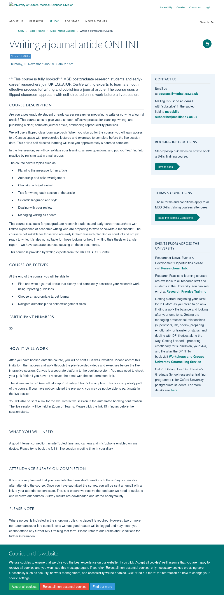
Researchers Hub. (174, 268)
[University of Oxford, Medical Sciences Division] (41, 3)
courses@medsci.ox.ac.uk (178, 93)
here (174, 390)
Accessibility (166, 7)
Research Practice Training (186, 291)
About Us (16, 21)
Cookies (181, 7)
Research (36, 21)
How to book (165, 166)
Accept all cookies (24, 586)
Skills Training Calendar (62, 30)
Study (54, 21)
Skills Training (37, 30)
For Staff (72, 21)
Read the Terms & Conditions (175, 217)
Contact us (195, 7)
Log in (208, 7)
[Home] (13, 30)
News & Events (96, 21)
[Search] (212, 21)
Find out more (102, 586)
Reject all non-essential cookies (64, 586)
